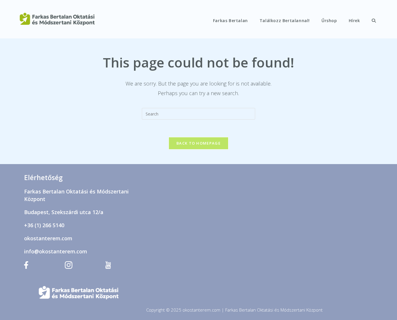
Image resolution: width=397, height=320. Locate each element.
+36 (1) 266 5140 (44, 225)
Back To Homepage (198, 143)
